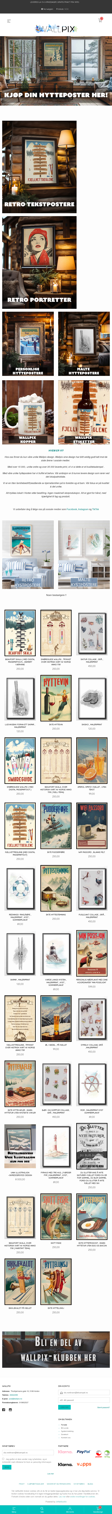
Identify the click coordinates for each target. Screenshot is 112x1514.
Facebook (72, 509)
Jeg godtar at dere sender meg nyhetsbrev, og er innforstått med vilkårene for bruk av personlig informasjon (26, 1460)
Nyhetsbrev (79, 1484)
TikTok (95, 509)
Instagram (83, 509)
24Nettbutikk (61, 1501)
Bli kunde (64, 1428)
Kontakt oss (65, 1437)
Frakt (21, 1484)
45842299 (14, 1395)
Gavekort (64, 1434)
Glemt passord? (103, 1407)
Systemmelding (67, 1431)
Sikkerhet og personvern (59, 1484)
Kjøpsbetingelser (35, 1484)
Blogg (90, 1484)
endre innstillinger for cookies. (83, 1496)
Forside (64, 1425)
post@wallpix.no (15, 1398)
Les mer (50, 1473)
